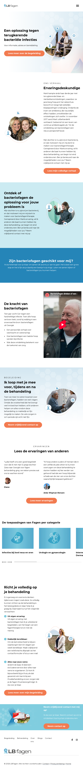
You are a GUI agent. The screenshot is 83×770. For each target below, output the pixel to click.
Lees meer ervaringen (41, 500)
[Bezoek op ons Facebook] (72, 740)
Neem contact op (56, 726)
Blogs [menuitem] (40, 738)
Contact (45, 764)
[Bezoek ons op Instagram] (77, 740)
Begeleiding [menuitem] (9, 738)
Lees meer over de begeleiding (24, 53)
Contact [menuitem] (48, 738)
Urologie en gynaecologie (52, 552)
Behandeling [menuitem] (22, 738)
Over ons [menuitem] (33, 739)
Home (68, 764)
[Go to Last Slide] (4, 562)
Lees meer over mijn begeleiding (25, 692)
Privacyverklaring (57, 764)
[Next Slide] (9, 562)
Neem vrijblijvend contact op (23, 425)
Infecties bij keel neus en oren (17, 552)
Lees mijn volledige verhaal (62, 171)
